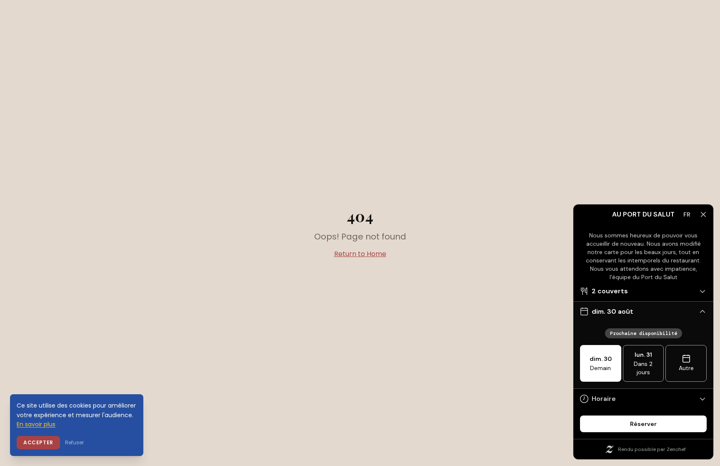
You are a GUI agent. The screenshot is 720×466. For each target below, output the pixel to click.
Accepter (38, 442)
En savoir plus (36, 424)
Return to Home (360, 254)
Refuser (74, 442)
